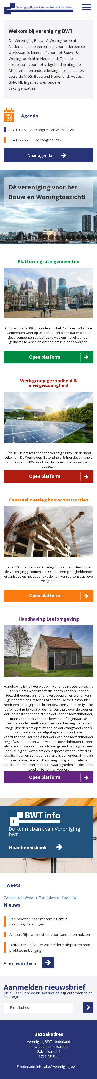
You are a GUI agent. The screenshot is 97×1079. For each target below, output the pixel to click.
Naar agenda (40, 155)
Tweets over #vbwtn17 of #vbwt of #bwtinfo (40, 897)
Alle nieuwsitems (20, 963)
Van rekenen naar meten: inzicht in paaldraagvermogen (38, 921)
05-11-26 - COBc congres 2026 (36, 139)
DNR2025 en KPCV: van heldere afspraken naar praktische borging (49, 947)
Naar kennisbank (28, 847)
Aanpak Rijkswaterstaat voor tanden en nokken (49, 934)
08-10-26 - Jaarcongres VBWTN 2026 (41, 129)
